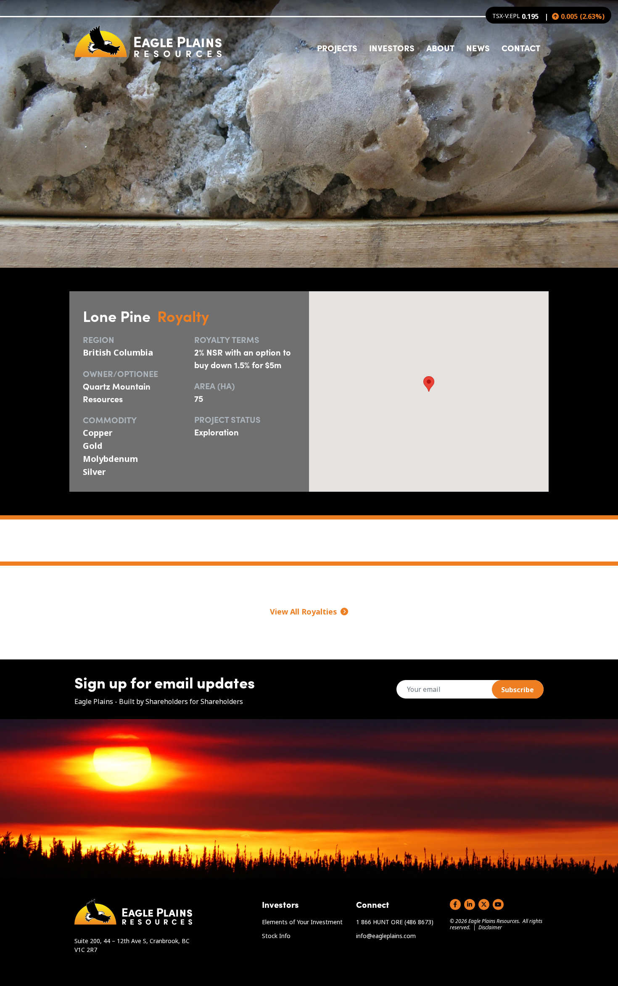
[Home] (148, 41)
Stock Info (276, 936)
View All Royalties (303, 611)
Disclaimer (490, 927)
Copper (98, 432)
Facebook (455, 904)
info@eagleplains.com (386, 936)
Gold (93, 445)
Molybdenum (110, 458)
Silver (94, 471)
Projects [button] (337, 47)
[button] (428, 384)
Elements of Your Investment (302, 922)
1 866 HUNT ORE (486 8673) (394, 922)
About (440, 47)
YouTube (498, 904)
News (478, 47)
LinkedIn (469, 904)
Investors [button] (392, 47)
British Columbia (118, 352)
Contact (521, 47)
